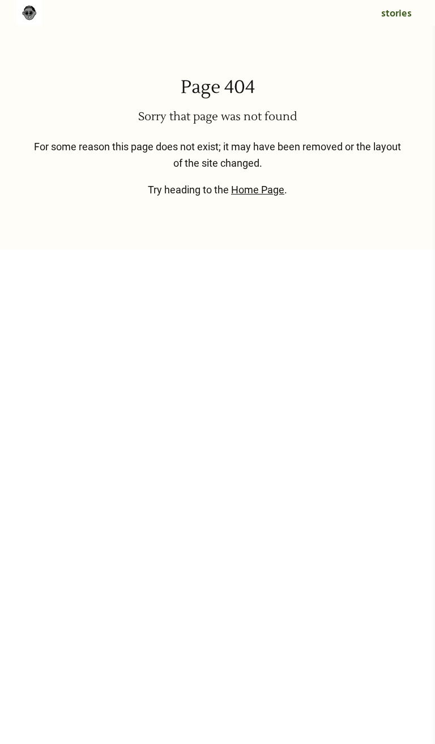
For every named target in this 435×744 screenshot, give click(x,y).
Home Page (257, 190)
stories (396, 14)
